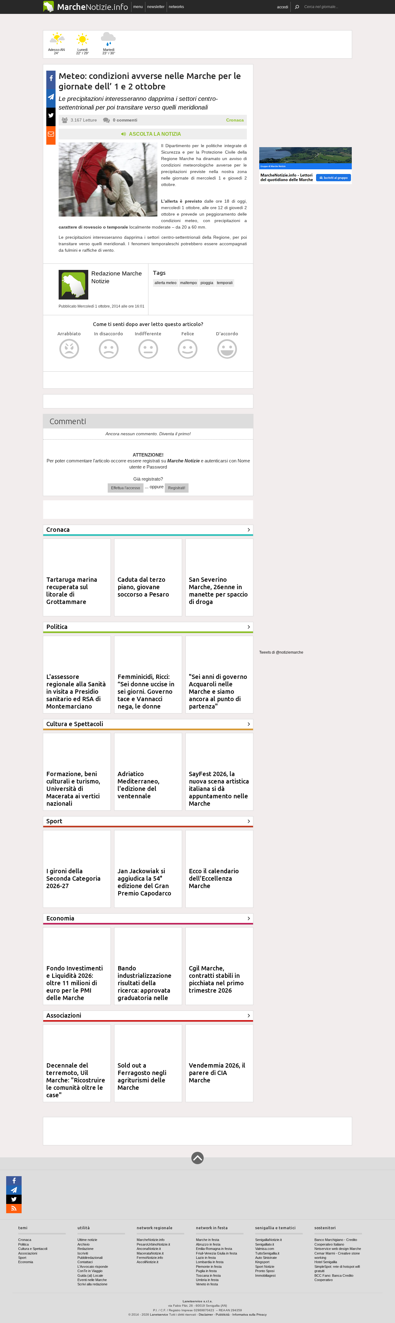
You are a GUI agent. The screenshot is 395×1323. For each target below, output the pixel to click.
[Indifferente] (148, 349)
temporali (225, 283)
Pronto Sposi (264, 1271)
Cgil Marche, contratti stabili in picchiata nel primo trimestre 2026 (216, 979)
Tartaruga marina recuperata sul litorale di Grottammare (71, 590)
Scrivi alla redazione (92, 1284)
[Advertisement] (305, 103)
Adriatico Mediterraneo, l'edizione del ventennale (139, 785)
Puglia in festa (206, 1271)
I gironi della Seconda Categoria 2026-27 (73, 878)
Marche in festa (207, 1240)
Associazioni (27, 1253)
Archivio (83, 1244)
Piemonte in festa (209, 1266)
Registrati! (176, 488)
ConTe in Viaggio (89, 1271)
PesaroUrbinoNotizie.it (153, 1244)
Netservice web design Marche (337, 1249)
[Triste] (108, 349)
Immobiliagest (265, 1275)
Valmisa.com (264, 1249)
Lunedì (82, 51)
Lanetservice (159, 1314)
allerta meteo (166, 283)
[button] (283, 7)
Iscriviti (82, 1253)
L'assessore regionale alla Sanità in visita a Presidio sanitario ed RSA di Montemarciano (76, 691)
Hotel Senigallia (325, 1262)
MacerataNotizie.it (150, 1253)
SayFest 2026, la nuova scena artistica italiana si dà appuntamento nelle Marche (219, 788)
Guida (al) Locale (90, 1275)
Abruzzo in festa (208, 1244)
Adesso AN (56, 51)
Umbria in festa (207, 1280)
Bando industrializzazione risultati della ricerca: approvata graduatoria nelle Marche (145, 987)
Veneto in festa (207, 1284)
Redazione (85, 1249)
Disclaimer (206, 1314)
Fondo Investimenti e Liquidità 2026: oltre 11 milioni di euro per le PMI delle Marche (74, 983)
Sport (22, 1257)
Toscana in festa (208, 1275)
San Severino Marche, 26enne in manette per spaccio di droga (218, 590)
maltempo (188, 283)
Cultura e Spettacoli (32, 1249)
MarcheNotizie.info (150, 1240)
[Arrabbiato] (69, 349)
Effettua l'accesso (125, 488)
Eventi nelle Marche (92, 1280)
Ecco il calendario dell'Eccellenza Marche (214, 878)
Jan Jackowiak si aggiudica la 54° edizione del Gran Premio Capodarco (144, 882)
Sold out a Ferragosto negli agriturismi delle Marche (142, 1076)
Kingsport (262, 1262)
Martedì (108, 51)
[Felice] (187, 349)
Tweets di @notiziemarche (281, 652)
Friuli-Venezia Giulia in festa (216, 1253)
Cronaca (235, 120)
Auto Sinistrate (266, 1257)
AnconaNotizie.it (149, 1249)
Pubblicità (223, 1314)
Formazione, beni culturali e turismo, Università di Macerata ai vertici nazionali (73, 788)
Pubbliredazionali (89, 1257)
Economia (25, 1262)
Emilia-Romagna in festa (214, 1249)
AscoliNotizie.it (147, 1262)
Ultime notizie (87, 1240)
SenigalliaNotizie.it (268, 1240)
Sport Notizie (264, 1266)
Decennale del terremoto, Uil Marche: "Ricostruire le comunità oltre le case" (75, 1080)
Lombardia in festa (209, 1262)
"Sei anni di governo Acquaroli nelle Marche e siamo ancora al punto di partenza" (218, 691)
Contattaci (85, 1262)
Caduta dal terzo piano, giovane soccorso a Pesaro (143, 587)
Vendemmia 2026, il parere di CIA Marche (217, 1073)
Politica (23, 1244)
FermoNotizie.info (150, 1257)
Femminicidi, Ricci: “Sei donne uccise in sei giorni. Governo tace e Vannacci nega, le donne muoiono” (146, 695)
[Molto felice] (227, 349)
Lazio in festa (206, 1257)
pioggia (207, 283)
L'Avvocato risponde (92, 1266)
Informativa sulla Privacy (249, 1314)
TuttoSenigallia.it (267, 1253)
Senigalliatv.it (264, 1244)
